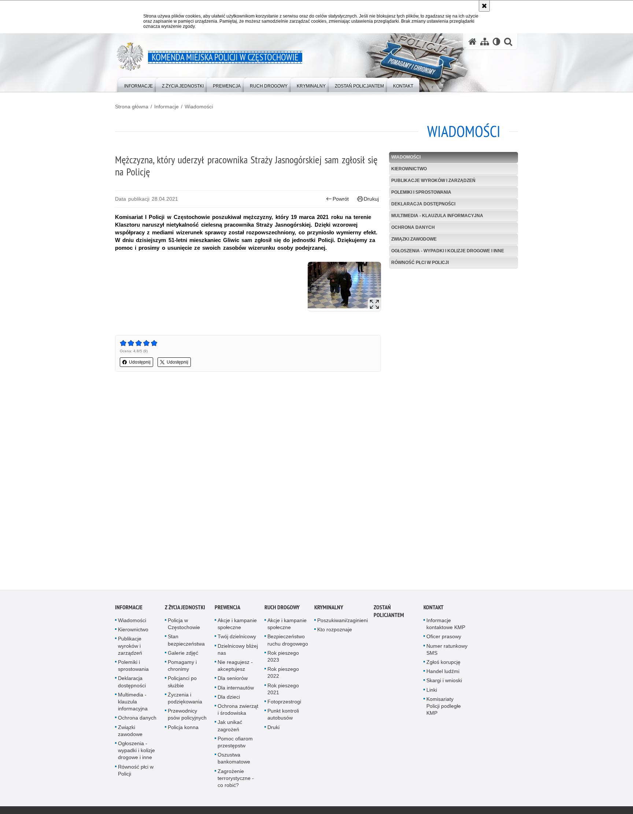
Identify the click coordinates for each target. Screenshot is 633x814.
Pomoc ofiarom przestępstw (235, 744)
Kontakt (433, 609)
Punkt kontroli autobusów (283, 716)
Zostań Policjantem (389, 613)
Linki (431, 692)
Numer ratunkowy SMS (446, 651)
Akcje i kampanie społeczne (237, 626)
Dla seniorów (233, 680)
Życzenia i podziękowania (185, 700)
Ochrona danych (413, 227)
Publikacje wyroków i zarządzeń (433, 180)
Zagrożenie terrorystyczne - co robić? (236, 780)
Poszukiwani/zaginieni (342, 622)
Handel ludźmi (442, 673)
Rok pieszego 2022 (283, 674)
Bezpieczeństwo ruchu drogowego (287, 642)
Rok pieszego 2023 (283, 658)
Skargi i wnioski (444, 682)
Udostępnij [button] (140, 362)
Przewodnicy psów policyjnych (187, 716)
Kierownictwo (409, 168)
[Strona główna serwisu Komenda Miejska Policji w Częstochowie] (473, 41)
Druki (273, 729)
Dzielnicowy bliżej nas (238, 651)
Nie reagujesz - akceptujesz (235, 667)
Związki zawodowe (414, 239)
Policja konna (183, 729)
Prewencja (227, 609)
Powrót (341, 199)
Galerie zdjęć (183, 655)
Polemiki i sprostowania (421, 192)
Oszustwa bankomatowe (234, 760)
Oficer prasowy (443, 639)
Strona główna (131, 106)
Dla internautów (236, 689)
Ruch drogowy (282, 609)
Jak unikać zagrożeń (230, 727)
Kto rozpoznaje (334, 632)
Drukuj (371, 199)
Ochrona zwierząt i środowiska (238, 711)
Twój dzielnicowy (237, 639)
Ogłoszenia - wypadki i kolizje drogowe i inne (447, 250)
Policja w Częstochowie (184, 626)
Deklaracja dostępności (423, 204)
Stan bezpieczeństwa (186, 642)
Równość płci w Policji (420, 262)
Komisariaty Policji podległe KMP (443, 708)
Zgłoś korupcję (443, 664)
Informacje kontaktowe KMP (445, 626)
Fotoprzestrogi (284, 704)
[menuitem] (138, 84)
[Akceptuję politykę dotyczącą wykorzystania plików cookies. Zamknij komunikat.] (484, 6)
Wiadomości (199, 106)
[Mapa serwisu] (484, 41)
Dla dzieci (229, 699)
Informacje (166, 106)
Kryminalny (328, 609)
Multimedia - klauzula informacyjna (437, 215)
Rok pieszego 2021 (283, 690)
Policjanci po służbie (182, 683)
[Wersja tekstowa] (496, 41)
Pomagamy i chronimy (182, 667)
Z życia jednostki (185, 609)
